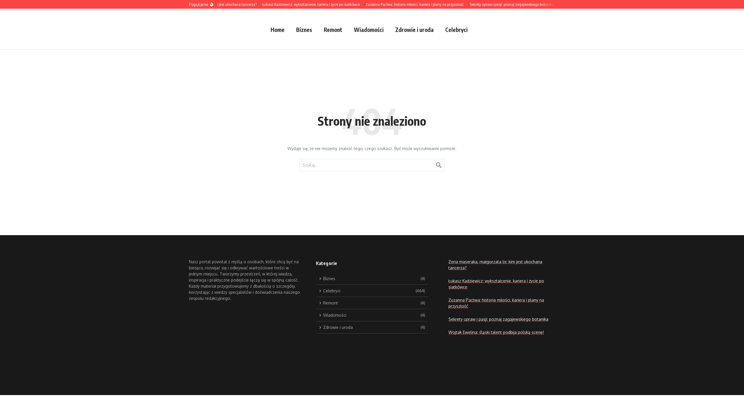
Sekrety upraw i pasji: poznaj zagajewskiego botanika (498, 319)
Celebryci (456, 29)
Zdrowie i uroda (414, 29)
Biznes (304, 29)
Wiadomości (369, 29)
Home (278, 29)
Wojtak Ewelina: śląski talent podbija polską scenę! (496, 332)
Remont (333, 29)
